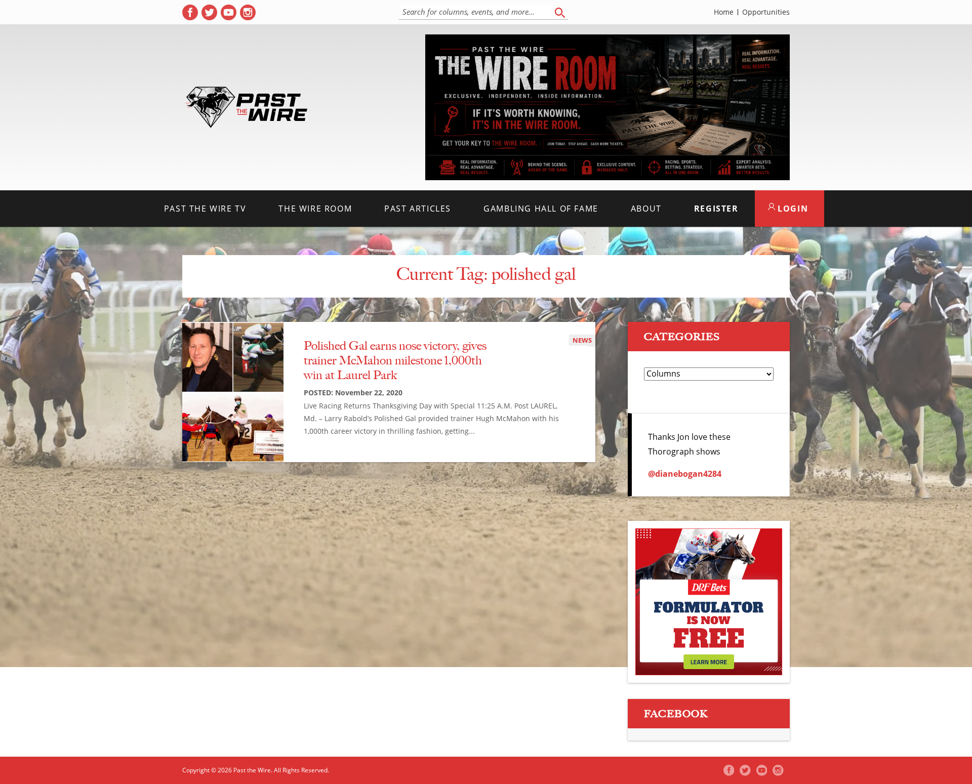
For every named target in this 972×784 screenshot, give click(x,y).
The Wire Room (315, 208)
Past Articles (417, 208)
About (646, 208)
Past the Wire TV (205, 208)
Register (716, 208)
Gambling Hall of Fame (540, 208)
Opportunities (766, 12)
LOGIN (791, 208)
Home (724, 12)
